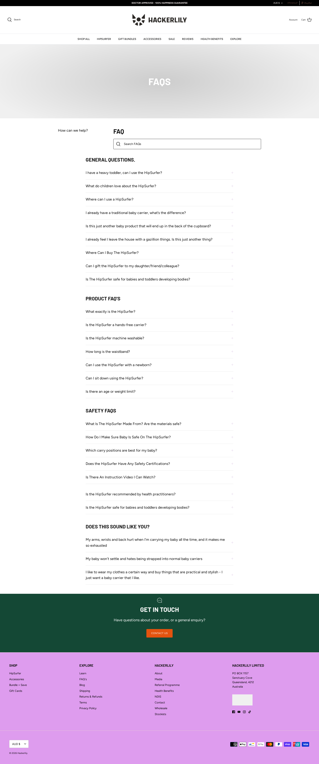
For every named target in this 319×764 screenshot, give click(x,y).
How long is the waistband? (108, 351)
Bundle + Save (18, 685)
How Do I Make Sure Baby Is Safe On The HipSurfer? (128, 437)
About (158, 673)
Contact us (159, 633)
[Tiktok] (249, 711)
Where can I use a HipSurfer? (109, 199)
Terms (83, 702)
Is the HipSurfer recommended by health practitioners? (131, 494)
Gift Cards (15, 691)
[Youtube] (239, 711)
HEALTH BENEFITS (212, 39)
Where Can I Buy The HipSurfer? (112, 252)
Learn (82, 673)
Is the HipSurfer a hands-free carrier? (116, 325)
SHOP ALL (84, 39)
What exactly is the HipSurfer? (110, 311)
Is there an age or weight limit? (111, 391)
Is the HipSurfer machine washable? (115, 338)
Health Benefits (164, 691)
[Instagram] (244, 711)
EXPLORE (235, 39)
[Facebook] (233, 711)
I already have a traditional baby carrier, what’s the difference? (136, 212)
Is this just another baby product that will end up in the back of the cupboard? (148, 226)
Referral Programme (167, 685)
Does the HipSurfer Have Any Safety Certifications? (128, 463)
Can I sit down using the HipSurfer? (114, 378)
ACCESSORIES (152, 39)
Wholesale (161, 708)
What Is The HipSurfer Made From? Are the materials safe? (133, 424)
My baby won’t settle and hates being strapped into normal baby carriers (144, 558)
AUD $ (276, 3)
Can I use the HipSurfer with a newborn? (119, 365)
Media (158, 679)
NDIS (158, 696)
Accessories (16, 679)
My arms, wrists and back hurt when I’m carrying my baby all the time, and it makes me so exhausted (155, 542)
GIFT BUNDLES (127, 39)
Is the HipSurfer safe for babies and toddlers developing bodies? (137, 507)
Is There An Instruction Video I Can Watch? (120, 477)
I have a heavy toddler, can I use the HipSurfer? (124, 172)
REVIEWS (187, 39)
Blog (82, 685)
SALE (172, 39)
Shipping (84, 691)
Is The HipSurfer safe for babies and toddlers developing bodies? (138, 279)
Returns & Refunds (90, 696)
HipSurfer (15, 673)
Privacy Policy (88, 708)
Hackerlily (22, 753)
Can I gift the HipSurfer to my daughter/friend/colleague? (132, 266)
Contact (160, 702)
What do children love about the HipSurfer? (121, 186)
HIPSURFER (104, 39)
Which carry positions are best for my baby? (121, 450)
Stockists (160, 714)
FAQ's (83, 679)
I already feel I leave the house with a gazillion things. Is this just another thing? (149, 239)
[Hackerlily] (159, 20)
